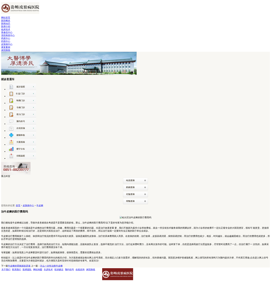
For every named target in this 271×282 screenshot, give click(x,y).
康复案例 (5, 47)
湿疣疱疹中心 (8, 35)
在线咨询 (80, 269)
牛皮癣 (39, 205)
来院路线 (5, 50)
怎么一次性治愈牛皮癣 (51, 266)
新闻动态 (5, 23)
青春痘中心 (6, 32)
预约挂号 (69, 269)
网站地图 (37, 269)
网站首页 (5, 17)
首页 (18, 205)
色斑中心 (5, 38)
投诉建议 (58, 269)
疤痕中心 (5, 41)
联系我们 (16, 269)
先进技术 (48, 269)
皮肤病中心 (6, 44)
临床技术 (5, 29)
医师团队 (27, 269)
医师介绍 (5, 26)
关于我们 (5, 269)
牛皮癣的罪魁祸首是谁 (19, 266)
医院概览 (5, 20)
